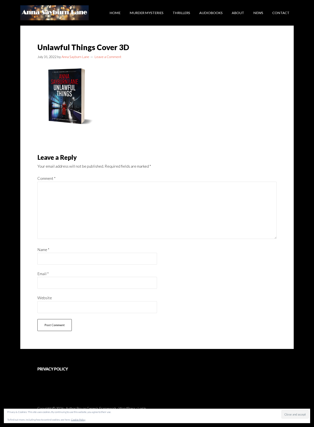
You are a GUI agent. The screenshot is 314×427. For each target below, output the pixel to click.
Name (43, 249)
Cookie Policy (78, 419)
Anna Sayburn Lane (54, 12)
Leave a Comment (107, 57)
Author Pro (74, 408)
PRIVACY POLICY (52, 369)
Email (43, 273)
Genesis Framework (101, 408)
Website (44, 297)
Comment (46, 178)
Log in (142, 408)
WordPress (127, 408)
